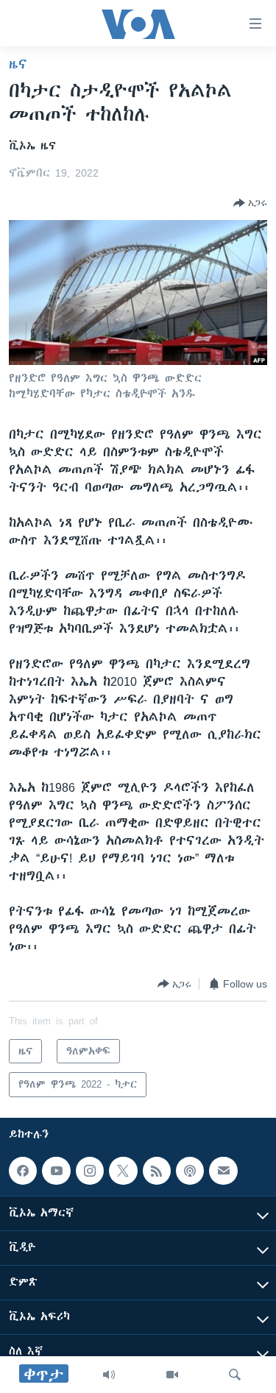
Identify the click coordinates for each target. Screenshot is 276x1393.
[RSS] (157, 1171)
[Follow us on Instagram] (90, 1171)
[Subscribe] (223, 1171)
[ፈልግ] (235, 1374)
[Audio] (109, 1374)
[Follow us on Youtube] (56, 1171)
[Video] (172, 1374)
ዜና (18, 64)
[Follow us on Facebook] (23, 1171)
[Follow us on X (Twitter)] (123, 1171)
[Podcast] (190, 1171)
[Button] (250, 203)
